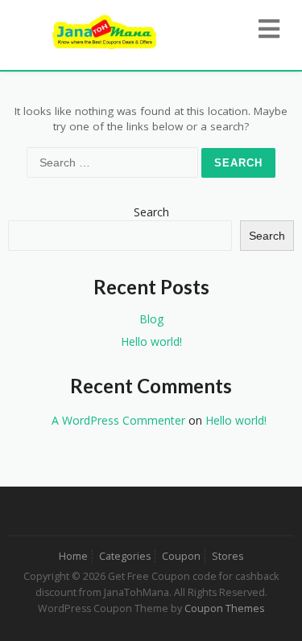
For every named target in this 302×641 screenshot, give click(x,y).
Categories (125, 556)
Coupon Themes (224, 608)
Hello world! (151, 341)
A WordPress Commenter (118, 420)
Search (151, 212)
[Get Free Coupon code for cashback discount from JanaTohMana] (105, 30)
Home (73, 556)
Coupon (181, 556)
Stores (227, 556)
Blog (151, 319)
